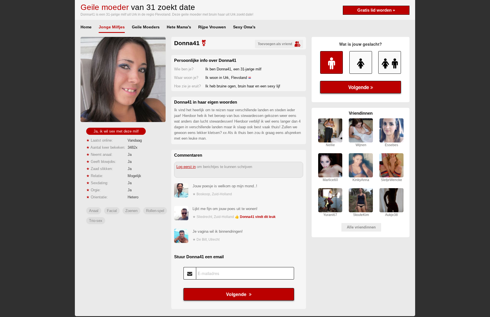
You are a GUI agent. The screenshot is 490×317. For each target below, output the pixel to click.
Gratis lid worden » (376, 10)
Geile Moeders (146, 27)
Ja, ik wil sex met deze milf (116, 131)
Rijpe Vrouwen (212, 27)
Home (86, 27)
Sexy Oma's (244, 27)
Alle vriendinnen (361, 227)
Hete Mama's (179, 27)
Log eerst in (186, 167)
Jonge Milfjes (112, 27)
